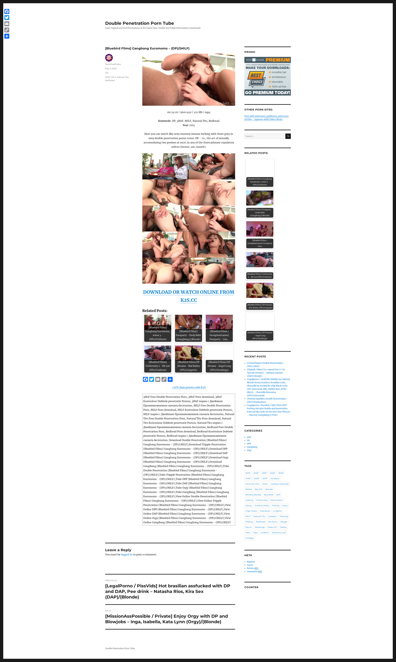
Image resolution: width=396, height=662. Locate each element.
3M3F (281, 473)
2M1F (247, 473)
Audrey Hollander (280, 484)
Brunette (268, 494)
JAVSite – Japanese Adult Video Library (263, 119)
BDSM (248, 489)
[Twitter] (7, 18)
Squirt (248, 527)
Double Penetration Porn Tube (139, 23)
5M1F (265, 478)
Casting (249, 500)
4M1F (248, 478)
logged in (126, 554)
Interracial (265, 511)
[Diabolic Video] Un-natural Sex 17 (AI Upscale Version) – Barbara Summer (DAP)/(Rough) (266, 372)
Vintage (249, 538)
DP (106, 73)
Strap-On (272, 527)
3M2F (272, 473)
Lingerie (277, 511)
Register (251, 561)
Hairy (285, 505)
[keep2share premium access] (267, 76)
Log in (250, 565)
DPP (249, 443)
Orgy (249, 450)
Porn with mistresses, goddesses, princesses (266, 116)
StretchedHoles (113, 64)
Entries (252, 568)
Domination (276, 500)
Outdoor (272, 516)
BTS (278, 494)
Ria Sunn (272, 521)
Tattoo (283, 527)
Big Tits (258, 489)
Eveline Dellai (262, 505)
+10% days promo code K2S (189, 387)
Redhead (109, 80)
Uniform (265, 532)
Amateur (275, 478)
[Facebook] (7, 11)
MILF (113, 77)
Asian (265, 484)
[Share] (7, 36)
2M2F (256, 473)
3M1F (107, 77)
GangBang (252, 447)
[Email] (7, 24)
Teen (247, 532)
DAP (249, 437)
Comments (254, 571)
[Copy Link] (7, 30)
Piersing (284, 516)
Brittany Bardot (253, 494)
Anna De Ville (252, 484)
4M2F (256, 478)
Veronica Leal (279, 532)
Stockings (260, 527)
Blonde (269, 489)
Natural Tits (122, 77)
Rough (283, 521)
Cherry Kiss (261, 500)
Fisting (275, 505)
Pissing (249, 521)
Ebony (248, 505)
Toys (255, 532)
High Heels (251, 511)
